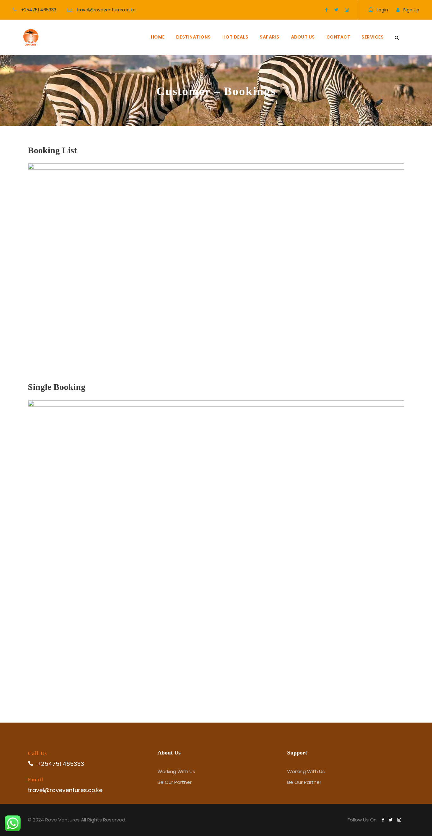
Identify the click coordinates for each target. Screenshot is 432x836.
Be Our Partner (174, 782)
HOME (158, 37)
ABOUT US (303, 37)
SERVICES (372, 37)
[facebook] (326, 10)
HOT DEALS (235, 37)
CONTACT (338, 37)
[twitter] (336, 10)
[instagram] (347, 10)
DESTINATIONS (193, 37)
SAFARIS (270, 37)
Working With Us (176, 771)
